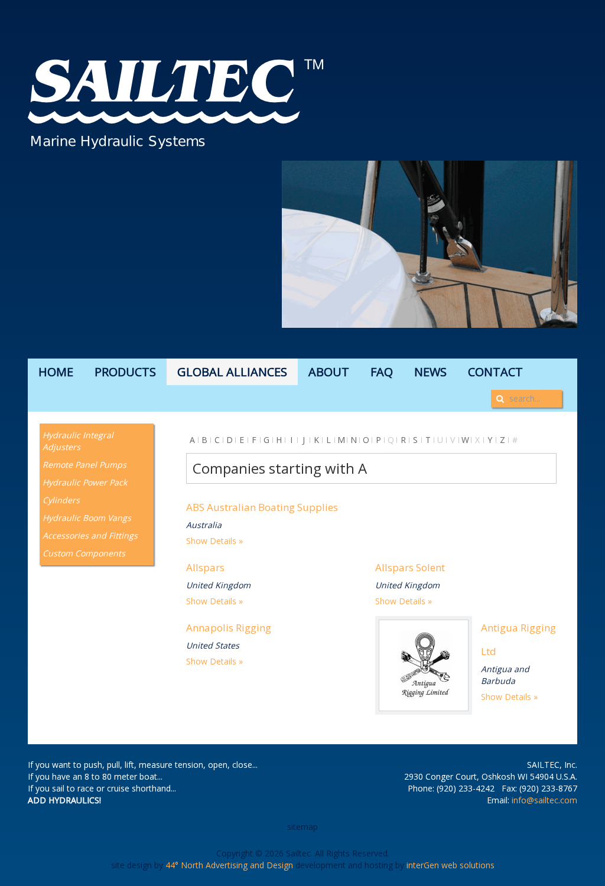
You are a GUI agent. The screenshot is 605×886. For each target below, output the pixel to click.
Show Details (211, 540)
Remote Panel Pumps (84, 464)
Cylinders (61, 500)
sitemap (302, 826)
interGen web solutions (450, 865)
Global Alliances (232, 372)
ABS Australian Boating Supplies (262, 507)
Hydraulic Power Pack (85, 482)
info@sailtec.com (544, 800)
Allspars (205, 567)
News (430, 372)
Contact (495, 372)
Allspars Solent (410, 567)
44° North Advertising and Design (229, 865)
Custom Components (84, 553)
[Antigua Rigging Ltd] (424, 665)
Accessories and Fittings (90, 535)
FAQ (381, 372)
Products (125, 372)
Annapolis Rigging (228, 627)
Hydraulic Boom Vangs (87, 517)
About (328, 372)
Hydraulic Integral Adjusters (78, 440)
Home (55, 372)
